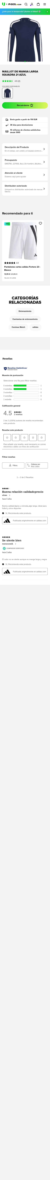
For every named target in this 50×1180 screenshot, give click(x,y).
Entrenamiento (25, 311)
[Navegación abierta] (44, 4)
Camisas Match (18, 327)
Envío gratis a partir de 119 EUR (23, 119)
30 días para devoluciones (21, 125)
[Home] (11, 4)
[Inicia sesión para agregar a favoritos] (40, 223)
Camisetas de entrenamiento (25, 319)
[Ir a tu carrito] (38, 4)
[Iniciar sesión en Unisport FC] (32, 4)
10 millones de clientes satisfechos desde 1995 (25, 131)
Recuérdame (23, 105)
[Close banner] (47, 11)
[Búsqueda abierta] (26, 4)
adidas (35, 327)
